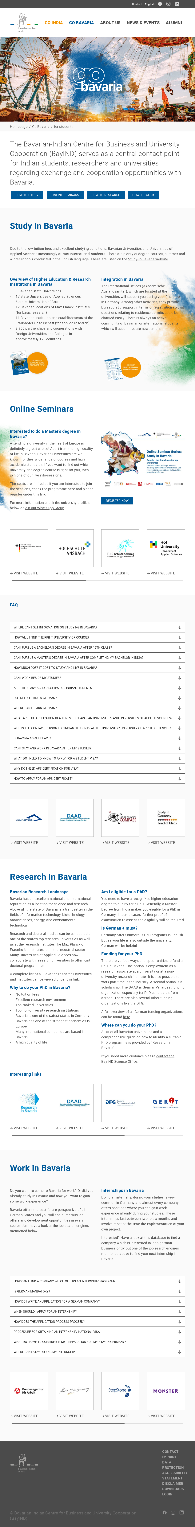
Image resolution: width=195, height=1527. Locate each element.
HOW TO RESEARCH (105, 195)
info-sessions (50, 475)
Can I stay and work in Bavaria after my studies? (52, 748)
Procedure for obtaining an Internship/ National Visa (57, 1332)
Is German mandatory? (32, 1291)
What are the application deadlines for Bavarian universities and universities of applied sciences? (93, 718)
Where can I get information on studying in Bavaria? (55, 627)
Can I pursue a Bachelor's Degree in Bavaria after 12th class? (63, 647)
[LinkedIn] (177, 4)
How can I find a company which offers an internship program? (64, 1281)
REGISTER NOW (117, 501)
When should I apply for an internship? (45, 1311)
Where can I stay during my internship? (45, 1352)
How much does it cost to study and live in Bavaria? (55, 668)
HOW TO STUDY (27, 195)
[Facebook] (160, 4)
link (76, 979)
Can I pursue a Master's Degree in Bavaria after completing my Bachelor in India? (78, 657)
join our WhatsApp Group (44, 508)
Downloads (173, 1488)
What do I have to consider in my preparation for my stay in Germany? (70, 1342)
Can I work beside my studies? (37, 678)
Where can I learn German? (35, 708)
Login (167, 1494)
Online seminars (65, 195)
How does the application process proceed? (49, 1321)
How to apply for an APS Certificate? (43, 778)
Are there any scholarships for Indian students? (54, 688)
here (126, 1017)
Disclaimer (172, 1483)
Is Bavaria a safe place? (32, 738)
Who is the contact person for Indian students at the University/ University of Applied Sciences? (92, 728)
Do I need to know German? (35, 698)
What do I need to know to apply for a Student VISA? (56, 758)
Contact (170, 1451)
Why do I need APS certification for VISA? (46, 768)
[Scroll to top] (186, 1518)
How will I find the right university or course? (51, 637)
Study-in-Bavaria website (148, 259)
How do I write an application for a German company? (57, 1301)
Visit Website (25, 573)
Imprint (169, 1457)
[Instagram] (168, 4)
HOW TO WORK (143, 195)
